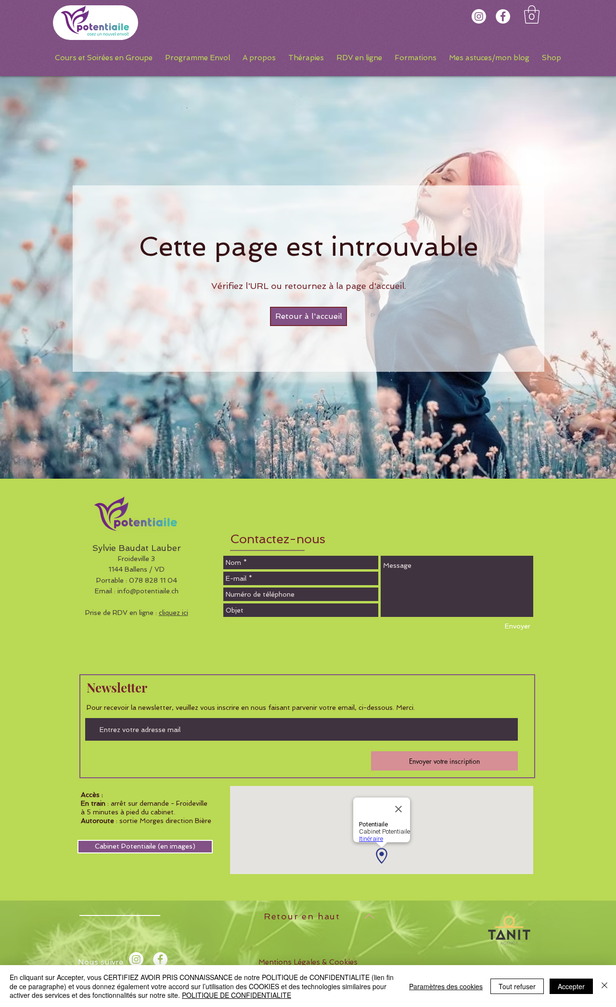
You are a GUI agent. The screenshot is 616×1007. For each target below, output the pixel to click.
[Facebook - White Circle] (503, 16)
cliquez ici (173, 612)
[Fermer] (604, 986)
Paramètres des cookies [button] (446, 986)
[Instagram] (479, 16)
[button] (531, 14)
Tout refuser (517, 986)
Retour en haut (302, 916)
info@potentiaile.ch (148, 591)
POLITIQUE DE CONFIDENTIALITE (236, 995)
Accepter (571, 986)
